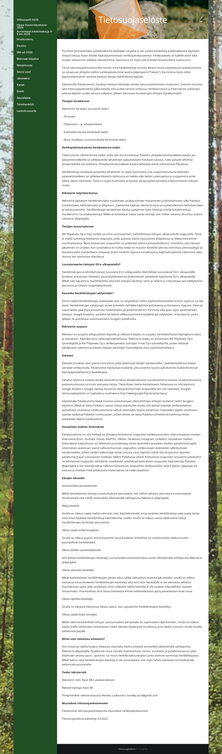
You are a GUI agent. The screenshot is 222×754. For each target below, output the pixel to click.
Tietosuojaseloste (127, 748)
